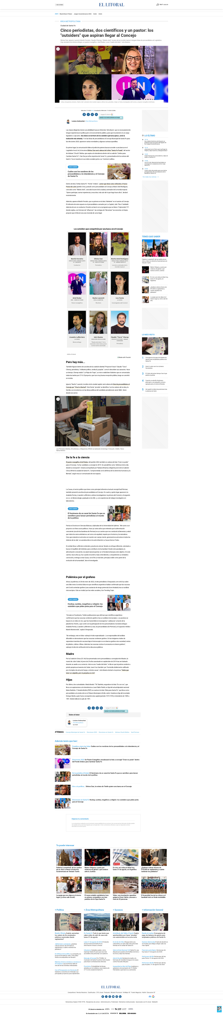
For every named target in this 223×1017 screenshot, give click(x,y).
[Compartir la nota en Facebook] (84, 114)
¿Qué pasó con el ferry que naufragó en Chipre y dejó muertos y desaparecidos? (156, 149)
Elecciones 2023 (92, 732)
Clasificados (91, 992)
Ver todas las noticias (149, 177)
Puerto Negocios (136, 992)
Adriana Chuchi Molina (122, 732)
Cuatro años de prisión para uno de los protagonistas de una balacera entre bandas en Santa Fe (156, 171)
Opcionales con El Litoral (143, 1002)
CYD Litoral (99, 992)
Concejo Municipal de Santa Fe (75, 732)
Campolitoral (72, 992)
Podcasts (107, 992)
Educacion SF (151, 992)
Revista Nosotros (81, 992)
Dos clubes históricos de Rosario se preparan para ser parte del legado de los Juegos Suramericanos (155, 142)
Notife (144, 992)
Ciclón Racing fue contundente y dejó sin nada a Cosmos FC (156, 155)
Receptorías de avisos (93, 1002)
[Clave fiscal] (219, 1012)
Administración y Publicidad (109, 1002)
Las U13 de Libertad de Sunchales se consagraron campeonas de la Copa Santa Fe (155, 163)
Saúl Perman (135, 732)
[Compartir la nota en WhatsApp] (92, 114)
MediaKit (155, 1002)
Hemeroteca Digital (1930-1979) (75, 1002)
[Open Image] (58, 49)
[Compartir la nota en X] (88, 114)
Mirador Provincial (116, 992)
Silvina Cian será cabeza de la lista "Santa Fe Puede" (105, 150)
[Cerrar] (121, 117)
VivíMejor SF (126, 992)
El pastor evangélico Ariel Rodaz (77, 462)
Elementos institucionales (127, 1002)
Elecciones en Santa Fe (106, 732)
